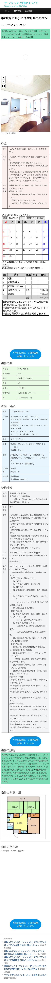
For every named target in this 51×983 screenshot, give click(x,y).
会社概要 (28, 10)
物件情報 (17, 10)
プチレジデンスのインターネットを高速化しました (25, 975)
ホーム (7, 10)
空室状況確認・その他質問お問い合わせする (25, 354)
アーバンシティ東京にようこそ (21, 3)
